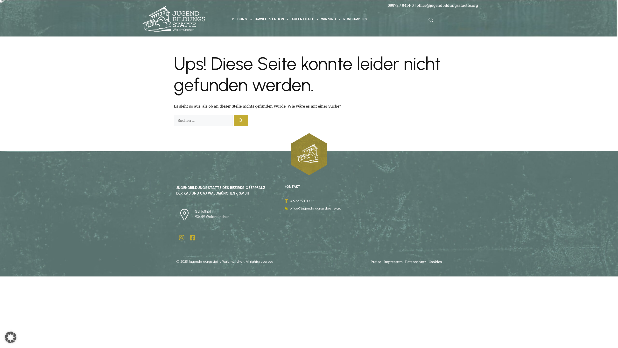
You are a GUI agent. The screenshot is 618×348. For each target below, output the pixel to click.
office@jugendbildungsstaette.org (447, 5)
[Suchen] (241, 120)
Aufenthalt (302, 19)
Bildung (239, 19)
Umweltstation (269, 19)
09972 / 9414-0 (401, 5)
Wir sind (328, 19)
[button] (10, 337)
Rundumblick (355, 19)
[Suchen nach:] (204, 120)
